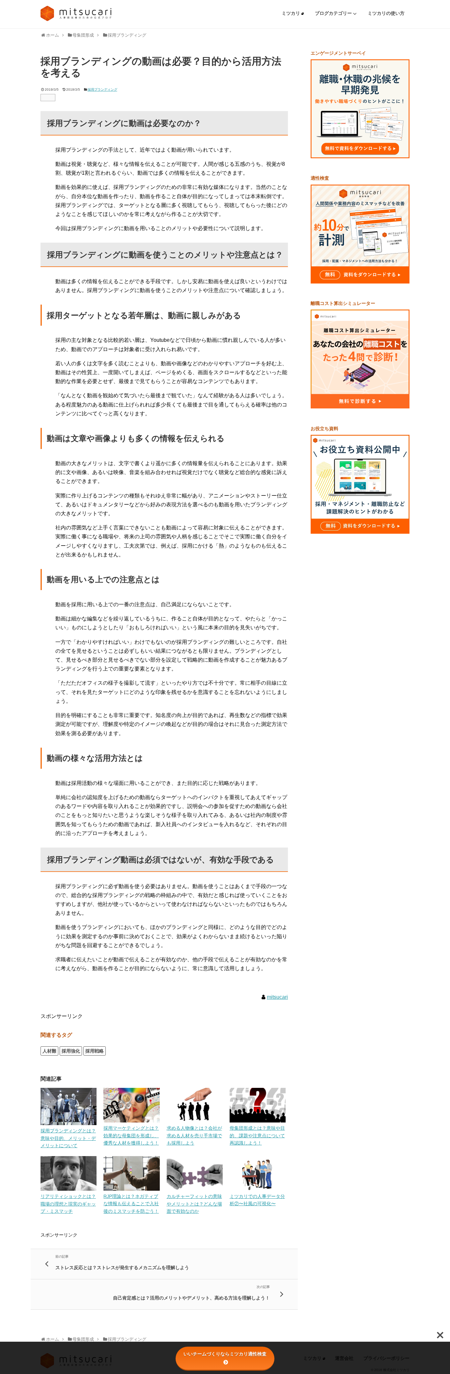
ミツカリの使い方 (386, 13)
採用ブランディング (102, 89)
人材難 (49, 1051)
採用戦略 (94, 1051)
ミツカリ (291, 13)
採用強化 (71, 1051)
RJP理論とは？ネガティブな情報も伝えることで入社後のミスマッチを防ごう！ (131, 1204)
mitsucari (277, 997)
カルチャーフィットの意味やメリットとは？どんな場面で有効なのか (194, 1204)
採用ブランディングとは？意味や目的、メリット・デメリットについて (68, 1138)
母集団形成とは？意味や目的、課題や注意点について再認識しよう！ (257, 1135)
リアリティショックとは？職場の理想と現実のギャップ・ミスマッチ (68, 1204)
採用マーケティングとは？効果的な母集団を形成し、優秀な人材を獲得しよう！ (131, 1135)
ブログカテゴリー (334, 13)
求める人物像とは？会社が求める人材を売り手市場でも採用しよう (194, 1135)
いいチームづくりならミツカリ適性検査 (225, 1354)
